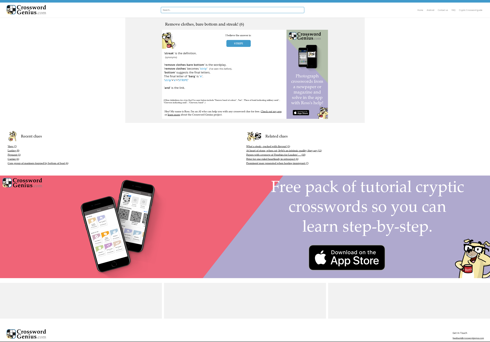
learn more (174, 114)
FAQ (453, 10)
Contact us (443, 10)
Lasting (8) (13, 150)
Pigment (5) (14, 154)
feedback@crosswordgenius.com (468, 338)
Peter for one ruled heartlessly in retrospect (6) (272, 159)
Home (420, 10)
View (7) (12, 146)
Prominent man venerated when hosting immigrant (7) (277, 163)
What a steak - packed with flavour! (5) (268, 146)
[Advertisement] (76, 301)
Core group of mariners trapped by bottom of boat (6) (38, 163)
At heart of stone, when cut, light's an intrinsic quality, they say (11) (284, 150)
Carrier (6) (13, 159)
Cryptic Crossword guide (470, 10)
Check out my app (271, 111)
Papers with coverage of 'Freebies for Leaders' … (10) (275, 154)
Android (430, 10)
